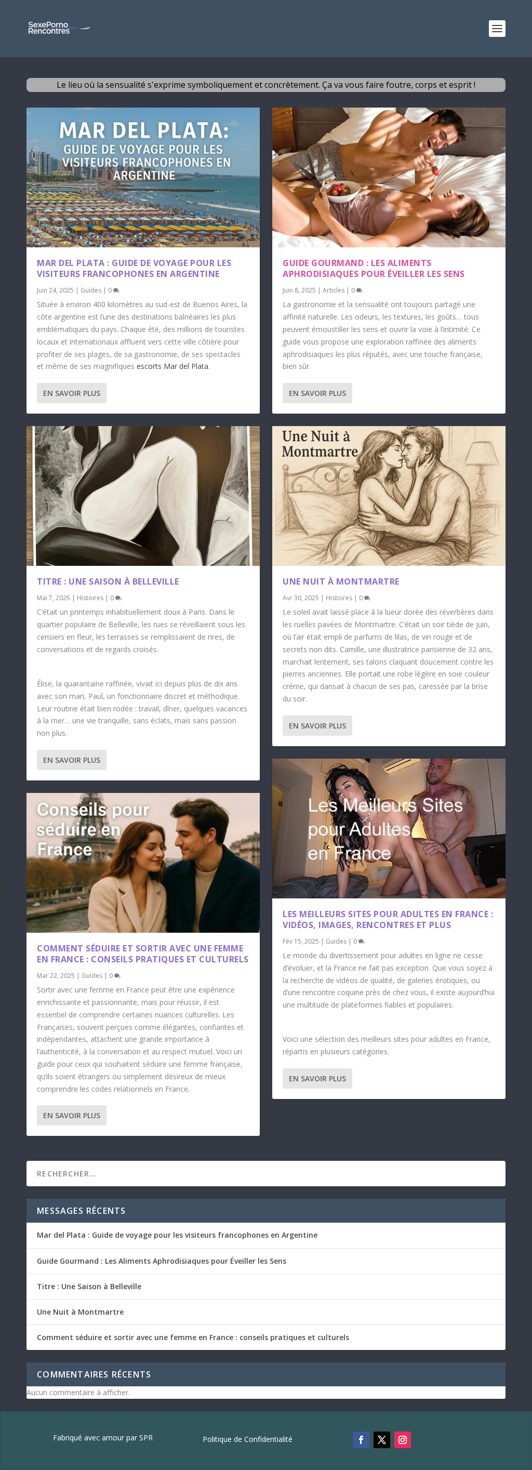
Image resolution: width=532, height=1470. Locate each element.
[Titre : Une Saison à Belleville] (143, 496)
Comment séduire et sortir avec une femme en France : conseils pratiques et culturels (143, 954)
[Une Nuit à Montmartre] (389, 496)
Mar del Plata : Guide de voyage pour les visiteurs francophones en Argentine (134, 268)
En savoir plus (71, 393)
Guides (91, 290)
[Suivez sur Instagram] (402, 1440)
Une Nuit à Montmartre (341, 581)
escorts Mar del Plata (172, 366)
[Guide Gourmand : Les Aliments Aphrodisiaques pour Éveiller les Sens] (389, 177)
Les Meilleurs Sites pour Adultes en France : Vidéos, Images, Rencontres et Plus (388, 919)
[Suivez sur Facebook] (361, 1440)
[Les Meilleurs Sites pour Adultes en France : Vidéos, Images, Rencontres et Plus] (389, 828)
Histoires (90, 597)
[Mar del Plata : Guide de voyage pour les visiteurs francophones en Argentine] (143, 177)
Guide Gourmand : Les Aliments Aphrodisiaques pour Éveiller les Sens (374, 268)
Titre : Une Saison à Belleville (108, 581)
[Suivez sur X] (382, 1440)
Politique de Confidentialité (247, 1440)
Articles (333, 290)
